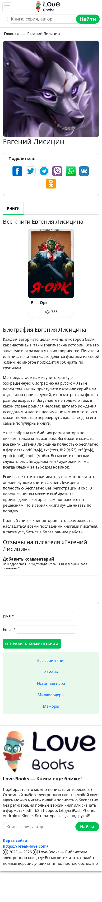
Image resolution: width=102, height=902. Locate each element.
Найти (87, 19)
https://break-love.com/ (25, 846)
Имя (8, 616)
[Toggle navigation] (7, 7)
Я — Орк (39, 303)
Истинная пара (51, 683)
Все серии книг (51, 660)
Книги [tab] (13, 208)
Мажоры (51, 706)
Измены (51, 672)
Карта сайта (15, 840)
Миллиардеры (51, 694)
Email (9, 629)
